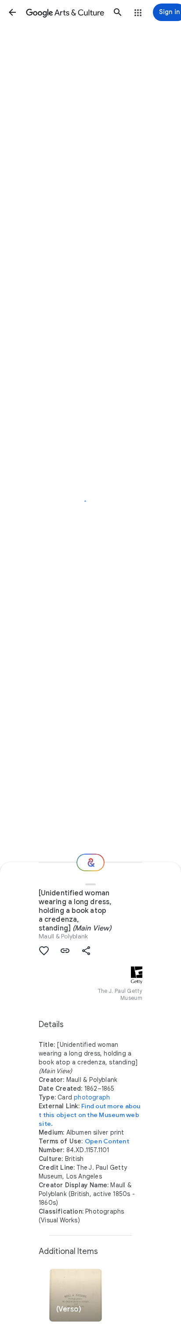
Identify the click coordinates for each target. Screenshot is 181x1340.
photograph (92, 1097)
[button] (12, 12)
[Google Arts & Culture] (65, 12)
